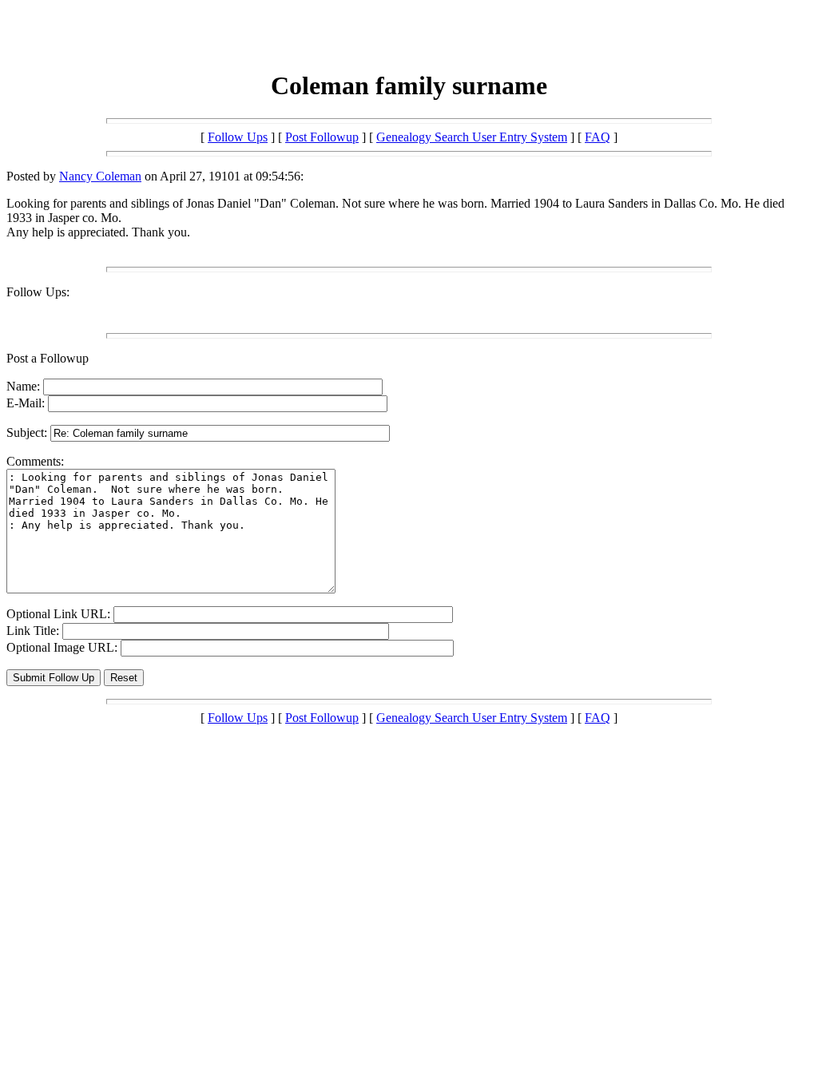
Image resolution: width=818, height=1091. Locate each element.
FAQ (597, 137)
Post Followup (322, 137)
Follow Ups (238, 137)
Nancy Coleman (100, 176)
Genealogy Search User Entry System (471, 137)
